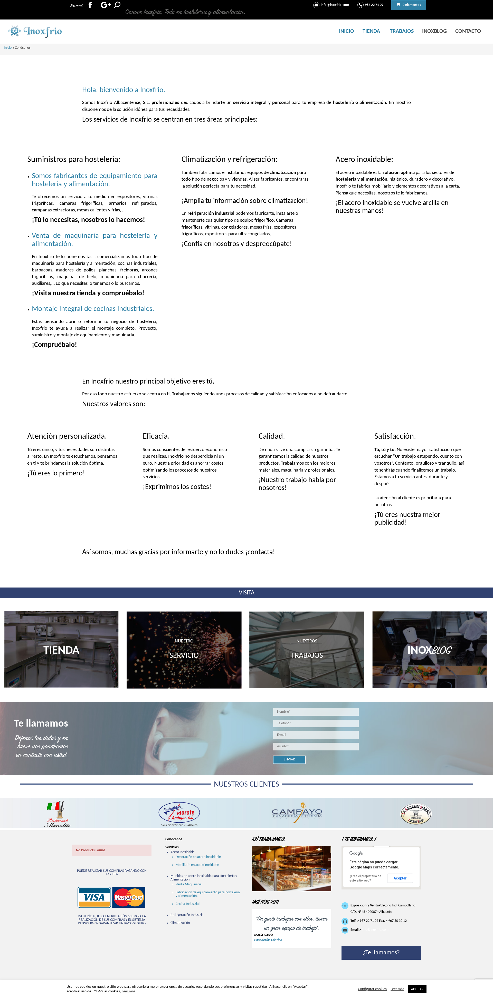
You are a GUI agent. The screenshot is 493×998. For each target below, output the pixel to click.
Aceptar (400, 878)
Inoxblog (434, 31)
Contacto (468, 31)
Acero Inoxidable (182, 852)
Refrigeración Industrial (187, 915)
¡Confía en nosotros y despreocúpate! (237, 244)
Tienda (371, 31)
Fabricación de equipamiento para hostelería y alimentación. (208, 894)
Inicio (346, 31)
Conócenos (173, 839)
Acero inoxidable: (364, 160)
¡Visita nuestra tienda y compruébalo (87, 293)
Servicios (172, 847)
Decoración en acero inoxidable (198, 857)
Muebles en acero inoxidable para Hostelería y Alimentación (203, 878)
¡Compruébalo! (54, 345)
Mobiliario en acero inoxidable (197, 865)
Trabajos (402, 31)
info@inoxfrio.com (375, 930)
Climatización (180, 923)
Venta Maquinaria (189, 884)
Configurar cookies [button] (372, 989)
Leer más (128, 991)
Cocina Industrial (188, 904)
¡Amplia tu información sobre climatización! (245, 201)
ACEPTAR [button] (417, 989)
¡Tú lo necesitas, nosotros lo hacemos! (88, 220)
